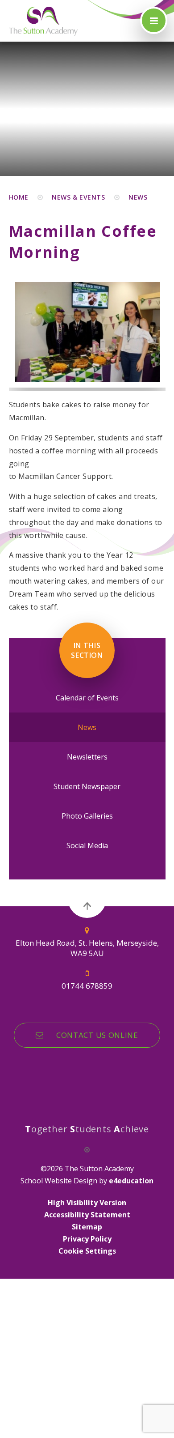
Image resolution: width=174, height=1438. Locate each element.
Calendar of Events (87, 698)
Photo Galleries (87, 816)
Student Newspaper (87, 786)
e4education (131, 1181)
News (137, 197)
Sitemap (87, 1227)
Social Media (87, 845)
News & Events (78, 197)
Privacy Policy (87, 1239)
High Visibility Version (87, 1203)
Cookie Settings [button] (87, 1251)
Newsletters (87, 757)
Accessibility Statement (87, 1215)
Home (19, 197)
